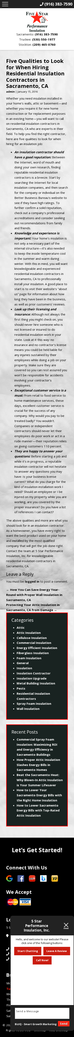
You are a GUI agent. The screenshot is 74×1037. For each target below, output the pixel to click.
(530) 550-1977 (43, 39)
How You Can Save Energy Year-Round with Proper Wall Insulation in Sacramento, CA (34, 595)
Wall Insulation (28, 709)
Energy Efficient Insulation (37, 648)
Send (63, 1024)
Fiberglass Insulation (33, 653)
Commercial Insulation (34, 643)
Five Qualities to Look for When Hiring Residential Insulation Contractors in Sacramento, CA (35, 73)
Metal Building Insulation (36, 683)
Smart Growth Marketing (40, 1024)
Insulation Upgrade (31, 678)
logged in (32, 581)
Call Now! (42, 960)
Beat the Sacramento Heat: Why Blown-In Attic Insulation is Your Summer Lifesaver (40, 780)
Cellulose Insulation (32, 638)
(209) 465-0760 (44, 44)
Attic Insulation (29, 633)
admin (10, 91)
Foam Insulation (29, 658)
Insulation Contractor (34, 673)
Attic (20, 627)
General (23, 663)
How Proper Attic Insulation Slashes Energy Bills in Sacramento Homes (38, 765)
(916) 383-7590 (46, 34)
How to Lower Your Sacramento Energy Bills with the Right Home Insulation (39, 795)
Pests (21, 688)
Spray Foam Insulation (34, 703)
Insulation (24, 668)
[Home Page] (37, 21)
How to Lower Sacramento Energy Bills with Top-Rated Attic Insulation (38, 810)
